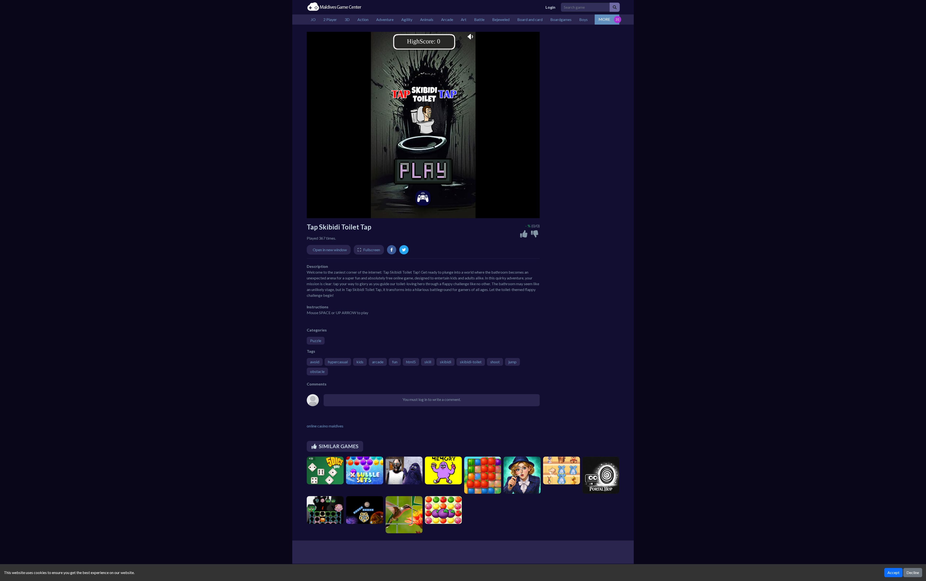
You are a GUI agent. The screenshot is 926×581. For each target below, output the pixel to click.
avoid (314, 361)
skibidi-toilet (471, 361)
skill (427, 361)
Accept (893, 572)
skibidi (445, 361)
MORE (604, 19)
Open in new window (330, 249)
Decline (912, 572)
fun (394, 361)
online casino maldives (325, 426)
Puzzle (315, 340)
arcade (377, 361)
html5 (411, 361)
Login (550, 7)
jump (512, 361)
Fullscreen (371, 249)
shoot (495, 361)
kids (359, 361)
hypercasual (338, 361)
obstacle (317, 371)
